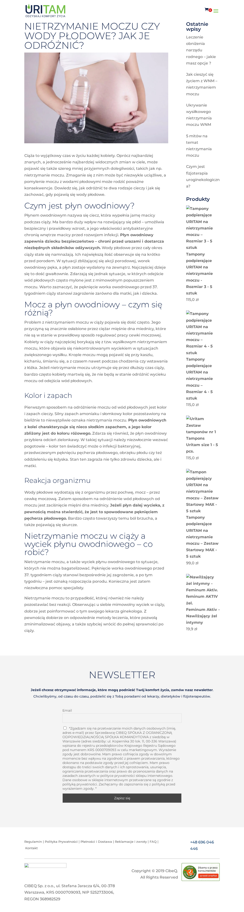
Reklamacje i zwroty (131, 841)
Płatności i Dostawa (96, 841)
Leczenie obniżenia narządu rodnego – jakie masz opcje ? (201, 50)
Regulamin (33, 841)
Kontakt (31, 848)
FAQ (153, 841)
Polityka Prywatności (61, 841)
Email (67, 710)
